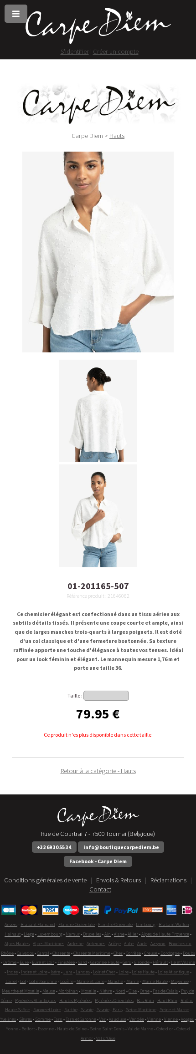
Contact (100, 889)
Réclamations (168, 880)
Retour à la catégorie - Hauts (98, 771)
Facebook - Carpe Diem (98, 861)
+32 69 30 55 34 (54, 847)
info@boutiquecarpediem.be (121, 847)
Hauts (116, 136)
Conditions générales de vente (45, 880)
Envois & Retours (118, 880)
